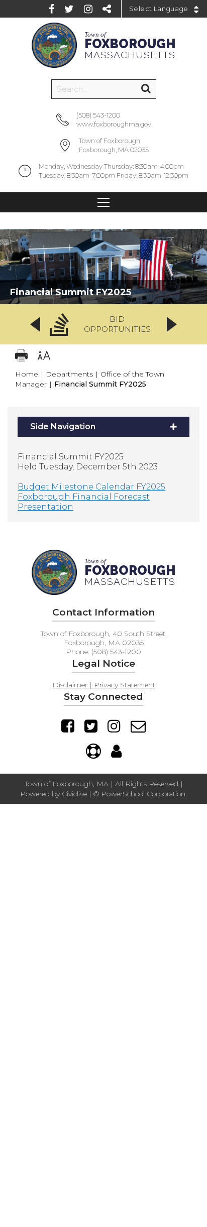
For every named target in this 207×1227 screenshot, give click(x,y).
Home (26, 374)
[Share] (106, 9)
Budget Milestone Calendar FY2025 (91, 487)
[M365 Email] (138, 726)
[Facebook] (51, 9)
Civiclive (74, 793)
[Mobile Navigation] (103, 202)
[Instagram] (88, 9)
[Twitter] (69, 9)
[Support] (93, 751)
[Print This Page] (21, 356)
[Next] (172, 324)
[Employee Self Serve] (116, 751)
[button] (103, 324)
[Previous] (35, 324)
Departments (69, 374)
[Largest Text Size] (44, 356)
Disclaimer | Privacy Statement (103, 684)
